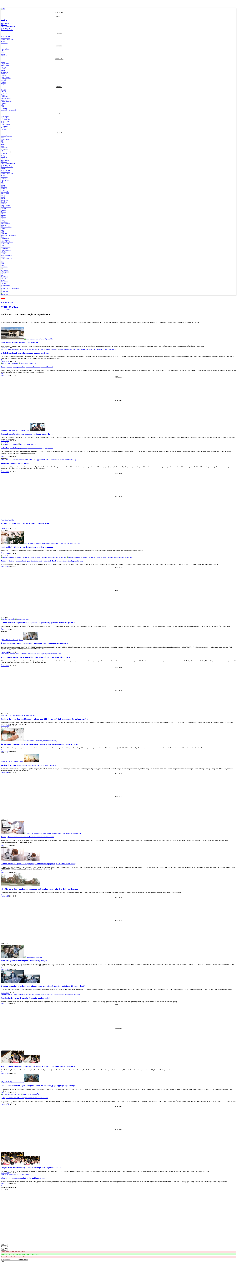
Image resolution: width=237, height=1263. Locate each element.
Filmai (2, 142)
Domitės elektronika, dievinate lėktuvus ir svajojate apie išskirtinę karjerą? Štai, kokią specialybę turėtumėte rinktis (44, 719)
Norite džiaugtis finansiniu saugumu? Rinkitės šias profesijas (24, 961)
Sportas (59, 87)
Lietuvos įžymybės (6, 136)
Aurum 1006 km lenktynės (8, 110)
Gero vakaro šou (5, 124)
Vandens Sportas (5, 98)
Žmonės (59, 133)
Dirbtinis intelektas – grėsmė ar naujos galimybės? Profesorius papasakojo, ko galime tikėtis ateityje (38, 864)
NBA (2, 106)
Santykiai (3, 67)
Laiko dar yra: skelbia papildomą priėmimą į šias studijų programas (27, 448)
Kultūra (3, 144)
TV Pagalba (4, 126)
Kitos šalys (4, 56)
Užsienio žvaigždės (6, 139)
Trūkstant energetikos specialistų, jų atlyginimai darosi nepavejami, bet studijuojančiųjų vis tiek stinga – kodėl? (43, 986)
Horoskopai (4, 72)
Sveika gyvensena (6, 78)
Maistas (3, 70)
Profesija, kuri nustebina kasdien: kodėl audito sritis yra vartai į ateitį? (27, 837)
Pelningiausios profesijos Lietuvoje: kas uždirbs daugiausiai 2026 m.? (27, 367)
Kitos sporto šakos (6, 101)
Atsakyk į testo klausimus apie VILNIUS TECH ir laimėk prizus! (25, 523)
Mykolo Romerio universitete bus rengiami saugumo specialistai (25, 353)
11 (2, 470)
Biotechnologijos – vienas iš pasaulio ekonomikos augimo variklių (26, 998)
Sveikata (3, 82)
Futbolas (3, 91)
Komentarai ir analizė (7, 30)
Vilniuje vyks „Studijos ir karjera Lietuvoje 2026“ (20, 342)
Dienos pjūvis (5, 116)
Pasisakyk (4, 74)
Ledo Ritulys (4, 96)
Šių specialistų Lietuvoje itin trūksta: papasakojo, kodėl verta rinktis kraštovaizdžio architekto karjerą (39, 744)
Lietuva (59, 16)
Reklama (3, 278)
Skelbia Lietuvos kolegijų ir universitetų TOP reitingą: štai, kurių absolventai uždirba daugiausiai (38, 1066)
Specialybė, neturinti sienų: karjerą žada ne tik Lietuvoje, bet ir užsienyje (28, 765)
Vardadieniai (4, 282)
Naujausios (59, 12)
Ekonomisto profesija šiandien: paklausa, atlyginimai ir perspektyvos (27, 434)
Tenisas (3, 95)
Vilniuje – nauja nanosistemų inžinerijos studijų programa (23, 1178)
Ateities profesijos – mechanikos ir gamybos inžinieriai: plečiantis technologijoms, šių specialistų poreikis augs (42, 561)
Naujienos (4, 302)
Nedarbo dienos (5, 285)
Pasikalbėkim (5, 118)
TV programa (5, 272)
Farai (2, 123)
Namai (3, 69)
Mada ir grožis (5, 65)
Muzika (3, 137)
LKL (2, 105)
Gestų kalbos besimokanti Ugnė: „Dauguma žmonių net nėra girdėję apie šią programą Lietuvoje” (38, 1086)
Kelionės (3, 80)
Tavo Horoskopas (6, 128)
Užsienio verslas (5, 38)
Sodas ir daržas (5, 77)
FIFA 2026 (4, 108)
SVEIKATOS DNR (7, 119)
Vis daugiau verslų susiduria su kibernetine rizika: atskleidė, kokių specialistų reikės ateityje (35, 657)
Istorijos (3, 62)
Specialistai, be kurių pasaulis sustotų (15, 463)
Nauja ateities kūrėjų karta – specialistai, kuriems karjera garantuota (27, 547)
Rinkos (3, 41)
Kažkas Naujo (5, 121)
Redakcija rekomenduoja (8, 26)
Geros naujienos (5, 28)
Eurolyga (3, 103)
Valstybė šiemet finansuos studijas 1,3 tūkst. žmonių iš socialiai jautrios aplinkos (31, 1168)
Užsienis (59, 46)
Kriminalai (4, 25)
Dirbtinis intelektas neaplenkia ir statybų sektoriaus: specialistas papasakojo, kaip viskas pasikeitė (38, 622)
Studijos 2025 (5, 348)
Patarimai (3, 75)
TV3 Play (3, 129)
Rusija (2, 52)
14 (2, 374)
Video (59, 113)
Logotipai (3, 283)
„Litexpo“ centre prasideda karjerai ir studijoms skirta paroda (24, 1098)
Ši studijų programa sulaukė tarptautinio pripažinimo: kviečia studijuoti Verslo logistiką (34, 643)
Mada (2, 146)
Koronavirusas (5, 23)
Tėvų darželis (5, 64)
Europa (3, 54)
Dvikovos (3, 93)
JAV (2, 51)
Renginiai (3, 83)
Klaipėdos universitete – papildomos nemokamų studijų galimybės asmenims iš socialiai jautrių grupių (39, 889)
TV (2, 141)
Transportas (4, 43)
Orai (2, 21)
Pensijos (3, 273)
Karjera (3, 280)
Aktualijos (4, 20)
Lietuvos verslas (5, 36)
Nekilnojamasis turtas (7, 39)
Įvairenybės (4, 147)
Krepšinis (3, 90)
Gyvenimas (59, 59)
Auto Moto (4, 100)
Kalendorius (4, 270)
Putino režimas (5, 49)
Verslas (59, 33)
